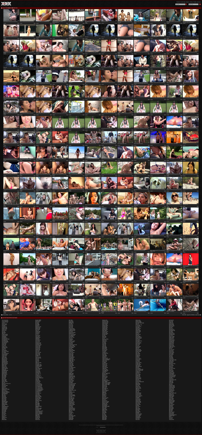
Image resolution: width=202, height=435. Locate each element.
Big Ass (3, 388)
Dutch (36, 418)
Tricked (170, 378)
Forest (70, 366)
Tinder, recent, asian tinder (27, 311)
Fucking (70, 370)
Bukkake (36, 321)
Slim (136, 412)
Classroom (37, 352)
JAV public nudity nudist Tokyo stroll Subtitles (92, 265)
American (3, 335)
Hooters (70, 417)
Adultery (3, 328)
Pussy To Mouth (138, 370)
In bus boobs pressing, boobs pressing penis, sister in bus (190, 128)
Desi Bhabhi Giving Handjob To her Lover (27, 250)
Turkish (170, 381)
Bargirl (3, 369)
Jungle (103, 345)
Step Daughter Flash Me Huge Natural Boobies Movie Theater (92, 21)
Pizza (136, 348)
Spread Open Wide (92, 250)
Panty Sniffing (138, 337)
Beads (3, 377)
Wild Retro (193, 314)
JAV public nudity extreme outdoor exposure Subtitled (60, 265)
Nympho (103, 416)
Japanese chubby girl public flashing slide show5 (27, 21)
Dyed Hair (37, 419)
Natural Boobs (104, 406)
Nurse (103, 414)
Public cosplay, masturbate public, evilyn (125, 295)
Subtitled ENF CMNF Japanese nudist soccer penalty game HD (109, 311)
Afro (2, 331)
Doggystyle (37, 406)
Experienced (71, 332)
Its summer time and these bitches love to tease (125, 311)
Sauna (137, 392)
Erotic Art (70, 325)
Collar (36, 361)
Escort (70, 326)
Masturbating (104, 380)
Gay (69, 379)
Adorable (3, 327)
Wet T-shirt (171, 404)
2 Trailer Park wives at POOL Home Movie (141, 173)
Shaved (137, 399)
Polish (137, 354)
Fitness (70, 355)
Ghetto (70, 381)
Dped (36, 414)
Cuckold (36, 380)
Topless (170, 370)
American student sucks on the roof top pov (60, 189)
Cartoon (36, 335)
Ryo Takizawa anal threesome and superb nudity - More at (158, 265)
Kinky (103, 346)
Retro (136, 379)
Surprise (170, 342)
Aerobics (3, 329)
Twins (170, 383)
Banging (3, 367)
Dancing (36, 397)
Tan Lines (170, 349)
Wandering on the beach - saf (76, 158)
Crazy (36, 374)
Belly (3, 384)
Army (3, 348)
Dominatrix (37, 409)
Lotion (103, 372)
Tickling (170, 360)
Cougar (36, 369)
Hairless (70, 399)
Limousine (104, 364)
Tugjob (170, 380)
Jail (102, 338)
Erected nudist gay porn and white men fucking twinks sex (141, 219)
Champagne (37, 342)
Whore (170, 408)
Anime (3, 343)
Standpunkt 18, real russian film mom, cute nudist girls (44, 51)
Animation (3, 342)
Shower (137, 404)
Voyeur (170, 398)
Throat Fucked (171, 359)
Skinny (137, 409)
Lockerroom (104, 367)
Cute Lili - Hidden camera (60, 234)
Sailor (137, 389)
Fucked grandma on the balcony (76, 295)
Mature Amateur (105, 382)
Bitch (3, 398)
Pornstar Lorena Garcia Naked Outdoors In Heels (76, 173)
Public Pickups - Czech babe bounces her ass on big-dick (174, 204)
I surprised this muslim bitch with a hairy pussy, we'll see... (76, 311)
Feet (69, 342)
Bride (3, 418)
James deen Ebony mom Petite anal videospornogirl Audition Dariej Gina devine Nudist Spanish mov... (11, 97)
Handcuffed (71, 402)
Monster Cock (104, 401)
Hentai (70, 407)
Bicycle (3, 387)
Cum (36, 382)
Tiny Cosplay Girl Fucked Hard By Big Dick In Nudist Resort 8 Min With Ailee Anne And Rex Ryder (92, 280)
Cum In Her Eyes (38, 387)
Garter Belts (71, 378)
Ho (69, 413)
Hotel (70, 419)
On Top (137, 325)
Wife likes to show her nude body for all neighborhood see (92, 82)
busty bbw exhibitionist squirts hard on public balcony (174, 189)
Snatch (137, 416)
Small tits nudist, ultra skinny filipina (11, 280)
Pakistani (137, 334)
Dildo (36, 404)
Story (170, 335)
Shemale (137, 401)
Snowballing (138, 417)
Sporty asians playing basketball (109, 295)
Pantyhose (137, 338)
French (70, 369)
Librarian (103, 361)
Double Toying (37, 413)
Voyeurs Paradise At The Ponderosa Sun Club (27, 234)
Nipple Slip (104, 409)
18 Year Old (4, 321)
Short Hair (137, 402)
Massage (103, 379)
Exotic (70, 331)
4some (3, 324)
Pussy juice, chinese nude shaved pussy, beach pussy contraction (174, 128)
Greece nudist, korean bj (158, 158)
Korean (103, 350)
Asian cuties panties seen (60, 36)
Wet (169, 403)
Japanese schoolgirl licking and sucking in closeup (44, 280)
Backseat (3, 359)
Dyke (69, 320)
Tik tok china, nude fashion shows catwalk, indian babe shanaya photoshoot (190, 265)
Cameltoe (37, 331)
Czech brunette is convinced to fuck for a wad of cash (60, 204)
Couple (36, 371)
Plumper (137, 351)
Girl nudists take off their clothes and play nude (190, 158)
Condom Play (37, 366)
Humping (103, 326)
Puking (137, 367)
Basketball (3, 372)
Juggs (103, 343)
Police (137, 353)
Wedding (170, 402)
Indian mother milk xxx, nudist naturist (92, 112)
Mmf (103, 399)
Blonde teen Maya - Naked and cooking (125, 250)
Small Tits (137, 414)
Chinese (36, 345)
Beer (3, 382)
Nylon (103, 415)
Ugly (169, 384)
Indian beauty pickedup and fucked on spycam (44, 219)
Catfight (36, 338)
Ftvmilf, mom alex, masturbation (60, 250)
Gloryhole (70, 388)
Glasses (70, 387)
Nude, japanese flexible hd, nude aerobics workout (141, 158)
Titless (170, 366)
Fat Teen (70, 341)
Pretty (137, 361)
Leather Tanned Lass (76, 265)
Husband (103, 328)
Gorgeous (70, 392)
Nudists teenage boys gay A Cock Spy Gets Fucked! (76, 67)
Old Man (137, 321)
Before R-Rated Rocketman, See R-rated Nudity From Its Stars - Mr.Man (158, 250)
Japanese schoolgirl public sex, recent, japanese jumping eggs (141, 67)
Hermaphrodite (71, 408)
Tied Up (170, 361)
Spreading (170, 329)
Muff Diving (104, 404)
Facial (70, 336)
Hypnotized (104, 329)
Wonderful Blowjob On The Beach (190, 189)
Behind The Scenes (5, 383)
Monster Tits (104, 402)
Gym (69, 396)
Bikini (3, 395)
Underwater (171, 385)
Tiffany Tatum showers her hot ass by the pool (158, 311)
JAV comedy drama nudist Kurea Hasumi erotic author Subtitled (76, 189)
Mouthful (103, 403)
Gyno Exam (71, 397)
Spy (169, 331)
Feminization (71, 346)
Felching (70, 343)
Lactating (103, 352)
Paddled (137, 332)
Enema (70, 324)
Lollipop (103, 368)
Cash (36, 336)
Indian (103, 330)
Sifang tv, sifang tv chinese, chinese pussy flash (44, 295)
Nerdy (103, 408)
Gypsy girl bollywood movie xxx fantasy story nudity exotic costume (141, 204)
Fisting (70, 354)
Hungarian (104, 327)
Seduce (137, 396)
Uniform (170, 388)
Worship (170, 413)
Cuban (36, 379)
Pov (136, 360)
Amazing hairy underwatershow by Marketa (141, 311)
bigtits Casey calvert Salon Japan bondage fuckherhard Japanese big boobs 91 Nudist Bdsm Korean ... (11, 158)
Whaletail (170, 405)
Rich (136, 382)
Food (70, 362)
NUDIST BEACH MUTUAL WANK (92, 67)
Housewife (104, 321)
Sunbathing (171, 341)
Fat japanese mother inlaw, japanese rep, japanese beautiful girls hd (109, 97)
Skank (137, 408)
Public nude (92, 36)
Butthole (36, 327)
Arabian (3, 346)
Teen (170, 354)
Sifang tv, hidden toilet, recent (174, 82)
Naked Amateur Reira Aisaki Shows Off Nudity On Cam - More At (11, 311)
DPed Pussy (37, 396)
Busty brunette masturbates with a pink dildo (60, 143)
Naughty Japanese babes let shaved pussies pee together (27, 280)
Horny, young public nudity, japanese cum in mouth (141, 128)
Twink (170, 382)
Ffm (69, 348)
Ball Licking (4, 363)
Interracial (104, 333)
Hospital (70, 418)
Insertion (103, 332)
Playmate (137, 349)
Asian (3, 350)
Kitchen (103, 348)
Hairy (70, 400)
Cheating (36, 343)
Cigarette (36, 349)
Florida (70, 360)
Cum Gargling (37, 386)
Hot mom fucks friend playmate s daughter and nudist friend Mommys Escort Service (92, 174)
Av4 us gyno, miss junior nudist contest (92, 143)
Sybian (170, 347)
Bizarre (3, 399)
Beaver (3, 380)
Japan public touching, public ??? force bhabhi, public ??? (109, 219)
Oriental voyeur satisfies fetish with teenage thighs (60, 82)
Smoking (137, 415)
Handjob (70, 403)
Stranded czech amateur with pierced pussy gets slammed (158, 235)
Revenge (137, 380)
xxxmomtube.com (6, 4)
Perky (137, 341)
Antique (3, 344)
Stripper (170, 337)
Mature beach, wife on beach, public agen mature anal (109, 173)
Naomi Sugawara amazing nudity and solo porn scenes (27, 174)
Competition (37, 364)
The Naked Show (76, 204)
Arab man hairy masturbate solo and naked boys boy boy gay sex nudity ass (44, 67)
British (3, 419)
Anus (3, 345)
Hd (69, 406)
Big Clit (3, 390)
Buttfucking (37, 326)
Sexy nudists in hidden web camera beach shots (92, 158)
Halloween (70, 401)
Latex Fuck (197, 314)
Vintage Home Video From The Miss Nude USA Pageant (60, 219)
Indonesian (104, 331)
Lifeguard (103, 363)
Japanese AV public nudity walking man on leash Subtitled (141, 21)
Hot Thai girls (109, 51)
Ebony (70, 321)
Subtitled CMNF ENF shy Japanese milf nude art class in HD (125, 113)
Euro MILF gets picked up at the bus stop (92, 234)
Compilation (37, 365)
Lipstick (103, 366)
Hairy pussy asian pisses (174, 97)
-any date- (177, 4)
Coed (36, 360)
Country (36, 370)
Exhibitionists (71, 330)
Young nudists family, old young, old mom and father (109, 143)
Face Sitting (71, 335)
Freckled (70, 368)
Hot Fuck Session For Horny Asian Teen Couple (27, 97)
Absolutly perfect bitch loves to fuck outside (76, 97)
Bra (2, 414)
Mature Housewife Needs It (174, 158)
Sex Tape (137, 398)
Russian (137, 387)
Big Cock (3, 391)
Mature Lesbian (104, 383)
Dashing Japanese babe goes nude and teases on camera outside (44, 189)
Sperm (170, 326)
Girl (69, 382)
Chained (36, 341)
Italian (103, 336)
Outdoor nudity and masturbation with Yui (141, 112)
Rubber (137, 386)
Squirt (170, 332)
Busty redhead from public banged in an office (44, 234)
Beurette (3, 386)
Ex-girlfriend (71, 329)
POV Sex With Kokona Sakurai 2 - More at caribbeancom (190, 113)
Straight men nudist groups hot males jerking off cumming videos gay (76, 250)
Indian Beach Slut (190, 204)
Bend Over (4, 385)
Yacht (170, 418)
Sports (170, 328)
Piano (137, 345)
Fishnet (70, 353)
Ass (2, 352)
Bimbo (3, 396)
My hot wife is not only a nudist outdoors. (174, 143)
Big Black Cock (4, 389)
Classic (36, 351)
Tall (169, 348)
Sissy (136, 407)
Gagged (70, 373)
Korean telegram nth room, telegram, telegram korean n (190, 174)
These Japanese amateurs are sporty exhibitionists (27, 36)
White (170, 407)
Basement (3, 371)
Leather (103, 356)
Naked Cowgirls (109, 250)
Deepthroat (37, 400)
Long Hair (103, 369)
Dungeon (36, 417)
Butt (36, 325)
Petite (137, 343)
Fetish (70, 347)
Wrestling (170, 415)
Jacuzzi (103, 337)
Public (137, 365)
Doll (36, 407)
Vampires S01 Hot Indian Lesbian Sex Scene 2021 (92, 204)
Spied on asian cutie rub (109, 21)
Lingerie (103, 365)
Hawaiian (70, 405)
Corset (36, 367)
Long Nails (104, 371)
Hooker (70, 416)
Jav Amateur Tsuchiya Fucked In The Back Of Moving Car (141, 189)
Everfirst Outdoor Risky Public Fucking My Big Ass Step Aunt (190, 250)
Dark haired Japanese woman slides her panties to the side (190, 82)
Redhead (137, 378)
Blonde (3, 402)
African (3, 330)
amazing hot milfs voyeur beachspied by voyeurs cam (27, 204)
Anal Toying (4, 341)
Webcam (170, 401)
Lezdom (103, 360)
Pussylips (137, 371)
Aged (3, 332)
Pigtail (137, 347)
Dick (36, 403)
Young (170, 419)
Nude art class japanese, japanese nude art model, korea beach (125, 21)
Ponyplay (137, 355)
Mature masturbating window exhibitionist (44, 311)
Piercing (137, 346)
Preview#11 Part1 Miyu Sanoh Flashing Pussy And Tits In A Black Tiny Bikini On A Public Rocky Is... (109, 265)
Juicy (103, 344)
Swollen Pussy (171, 346)
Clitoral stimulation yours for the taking (174, 219)
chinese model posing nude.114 (141, 36)
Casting (36, 337)
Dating (36, 399)
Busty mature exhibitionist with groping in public (60, 158)
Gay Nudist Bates (11, 265)
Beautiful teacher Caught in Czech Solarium (44, 204)
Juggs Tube (189, 314)
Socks (137, 419)
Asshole (3, 355)
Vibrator (170, 395)
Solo (169, 321)
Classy (36, 353)
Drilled (36, 415)
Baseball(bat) (4, 370)
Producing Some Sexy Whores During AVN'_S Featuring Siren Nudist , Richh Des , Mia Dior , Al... (60, 52)
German (70, 380)
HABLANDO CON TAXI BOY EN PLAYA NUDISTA (190, 234)
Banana (3, 366)
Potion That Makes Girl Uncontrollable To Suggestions (190, 295)
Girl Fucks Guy (71, 383)
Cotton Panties (37, 368)
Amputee (3, 336)
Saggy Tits (137, 388)
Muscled (103, 405)
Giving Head (71, 385)
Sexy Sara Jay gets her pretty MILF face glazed (125, 204)
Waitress (170, 399)
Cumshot (36, 391)
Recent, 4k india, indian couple (125, 143)
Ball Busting (4, 361)
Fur (69, 372)
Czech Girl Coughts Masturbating (125, 234)
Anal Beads (4, 338)
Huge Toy (103, 324)
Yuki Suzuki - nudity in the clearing (174, 280)
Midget (103, 392)
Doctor (36, 405)
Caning (36, 333)
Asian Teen (4, 351)
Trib (169, 377)
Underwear (171, 386)
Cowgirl (36, 372)
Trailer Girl (170, 372)
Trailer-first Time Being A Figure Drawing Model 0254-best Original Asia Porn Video (190, 280)
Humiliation (104, 325)
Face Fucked (71, 334)
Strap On (170, 336)
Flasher (70, 356)
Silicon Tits (137, 406)
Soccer (137, 418)
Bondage (3, 408)
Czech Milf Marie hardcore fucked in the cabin (11, 234)
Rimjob (137, 384)
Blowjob (3, 404)
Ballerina (3, 364)
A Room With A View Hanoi (27, 128)
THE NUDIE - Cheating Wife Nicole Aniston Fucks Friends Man (11, 82)
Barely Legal (4, 368)
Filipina (70, 349)
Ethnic (70, 327)
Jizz (102, 342)
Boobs (3, 409)
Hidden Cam (71, 409)
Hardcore (70, 404)
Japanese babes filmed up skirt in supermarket (141, 295)
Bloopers (3, 403)
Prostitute (137, 364)
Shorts (137, 403)
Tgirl (169, 356)
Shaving (137, 400)
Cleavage (37, 355)
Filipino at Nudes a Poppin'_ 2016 (174, 51)
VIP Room (170, 392)
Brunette (36, 320)
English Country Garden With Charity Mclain (109, 158)
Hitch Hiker (70, 412)
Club (36, 359)
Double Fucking (38, 412)
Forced (70, 364)
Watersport (171, 400)
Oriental (137, 330)
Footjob (70, 363)
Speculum (170, 325)
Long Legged (104, 370)
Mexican (103, 391)
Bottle (3, 412)
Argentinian (4, 347)
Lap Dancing (104, 353)
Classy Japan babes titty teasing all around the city (158, 67)
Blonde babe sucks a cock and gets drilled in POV (27, 51)
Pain (136, 333)
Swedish (170, 343)
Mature (103, 381)
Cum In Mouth (37, 388)
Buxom (36, 329)
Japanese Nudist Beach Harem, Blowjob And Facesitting (125, 265)
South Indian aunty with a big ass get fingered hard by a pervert (190, 219)
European (70, 328)
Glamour (70, 386)
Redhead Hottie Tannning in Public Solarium (76, 234)
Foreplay (70, 365)
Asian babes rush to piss (158, 36)
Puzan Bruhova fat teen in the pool (11, 219)
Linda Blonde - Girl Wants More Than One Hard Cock (60, 112)
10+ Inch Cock (4, 320)
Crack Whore (37, 373)
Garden (70, 377)
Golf (69, 391)
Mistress (103, 398)
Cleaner (36, 354)
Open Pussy (138, 326)
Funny (70, 371)
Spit (169, 327)
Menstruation (104, 388)
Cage (36, 330)
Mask (103, 378)
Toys (170, 371)
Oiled (103, 419)
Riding (137, 383)
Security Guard (138, 395)
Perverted (137, 342)
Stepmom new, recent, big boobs (158, 173)
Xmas (170, 417)
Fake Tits (70, 337)
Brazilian (3, 417)
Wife (169, 409)
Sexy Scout (158, 219)
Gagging (70, 374)
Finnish (70, 351)
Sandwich (137, 390)
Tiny (169, 364)
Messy (103, 389)
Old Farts (137, 320)
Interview (103, 334)
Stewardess (171, 333)
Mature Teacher (104, 384)
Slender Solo (76, 82)
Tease (170, 353)
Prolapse (137, 362)
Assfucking (4, 354)
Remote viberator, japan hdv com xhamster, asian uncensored (174, 21)
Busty (36, 324)
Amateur (3, 334)
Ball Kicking (4, 362)
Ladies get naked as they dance (158, 143)
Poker (137, 352)
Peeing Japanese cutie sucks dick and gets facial (11, 21)
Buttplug (36, 328)
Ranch (137, 373)
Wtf (169, 416)
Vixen (170, 397)
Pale (136, 335)
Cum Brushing (37, 383)
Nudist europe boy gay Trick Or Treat (60, 67)
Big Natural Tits (4, 392)
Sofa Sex (170, 320)
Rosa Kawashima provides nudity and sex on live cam (125, 36)
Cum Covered (37, 384)
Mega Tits (103, 386)
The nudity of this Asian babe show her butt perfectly (158, 189)
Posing (137, 359)
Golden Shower (71, 390)
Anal (2, 337)
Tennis (170, 355)
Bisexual (3, 397)
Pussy (137, 368)
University (170, 389)
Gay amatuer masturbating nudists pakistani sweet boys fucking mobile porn (158, 204)
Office (103, 418)
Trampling (170, 373)
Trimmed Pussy (171, 379)
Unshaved (170, 390)
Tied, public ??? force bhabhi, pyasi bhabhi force (109, 234)
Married (103, 377)
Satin (136, 391)
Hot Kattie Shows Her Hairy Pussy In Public (27, 265)
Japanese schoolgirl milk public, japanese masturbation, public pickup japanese (190, 21)
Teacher (170, 352)
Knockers (103, 349)
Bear (3, 378)
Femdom (70, 345)
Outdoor (137, 331)
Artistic (3, 349)
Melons (103, 387)
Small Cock (137, 413)
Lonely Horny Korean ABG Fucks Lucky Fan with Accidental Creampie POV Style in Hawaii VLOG (44, 82)
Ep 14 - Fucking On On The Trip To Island (109, 67)
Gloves (70, 389)
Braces (3, 415)
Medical (103, 385)
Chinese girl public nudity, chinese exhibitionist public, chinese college (109, 280)
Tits (169, 367)
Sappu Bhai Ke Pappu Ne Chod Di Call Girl (27, 219)
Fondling (70, 361)
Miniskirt (103, 395)
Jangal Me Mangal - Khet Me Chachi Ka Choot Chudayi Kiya (76, 219)
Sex (136, 397)
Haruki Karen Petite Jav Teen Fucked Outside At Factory (60, 296)
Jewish (103, 341)
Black (3, 400)
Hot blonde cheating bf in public (158, 21)
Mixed (18, 23)
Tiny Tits (170, 365)
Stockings (170, 334)
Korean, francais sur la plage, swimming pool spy (11, 173)
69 (2, 325)
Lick (103, 362)
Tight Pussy (171, 363)
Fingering (70, 350)
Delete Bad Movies (102, 427)
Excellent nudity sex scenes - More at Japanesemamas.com (60, 21)
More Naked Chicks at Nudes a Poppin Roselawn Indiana (174, 250)
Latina (103, 355)
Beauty (3, 379)
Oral (136, 327)
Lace (103, 351)
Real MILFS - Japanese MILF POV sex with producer (158, 82)
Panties (137, 336)
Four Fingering (71, 367)
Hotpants (103, 320)
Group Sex (70, 395)
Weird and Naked (92, 219)
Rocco (137, 385)
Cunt (36, 392)
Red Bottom (138, 377)
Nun (103, 413)
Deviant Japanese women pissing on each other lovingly (158, 296)
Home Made (71, 415)
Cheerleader (37, 344)
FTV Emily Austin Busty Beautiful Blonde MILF (44, 21)
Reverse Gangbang (139, 381)
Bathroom (3, 374)
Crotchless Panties (38, 377)
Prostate (137, 363)
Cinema (36, 350)
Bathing (3, 373)
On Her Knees (138, 324)
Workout (170, 412)
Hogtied (70, 414)
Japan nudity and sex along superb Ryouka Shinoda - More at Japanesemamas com (44, 128)
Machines (103, 374)
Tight (170, 362)
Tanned (170, 350)
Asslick (3, 356)
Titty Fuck (170, 368)
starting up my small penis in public (158, 51)
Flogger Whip (71, 359)
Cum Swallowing (38, 389)
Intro (103, 335)
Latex (103, 354)
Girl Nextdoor (71, 384)
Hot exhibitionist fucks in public (109, 204)
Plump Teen (138, 350)
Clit (35, 356)
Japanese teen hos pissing (174, 311)
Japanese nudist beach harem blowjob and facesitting (44, 143)
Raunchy (137, 374)
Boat (3, 405)
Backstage (3, 360)
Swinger (170, 345)
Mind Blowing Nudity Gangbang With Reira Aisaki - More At (44, 174)
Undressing (171, 387)
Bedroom (3, 381)
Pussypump (138, 372)
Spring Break (171, 330)
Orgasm (137, 328)
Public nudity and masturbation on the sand (92, 189)
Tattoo (170, 351)
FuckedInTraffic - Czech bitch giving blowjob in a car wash (174, 235)
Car (36, 334)
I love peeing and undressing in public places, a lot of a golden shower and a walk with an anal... (27, 158)
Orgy (136, 329)
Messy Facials (104, 390)
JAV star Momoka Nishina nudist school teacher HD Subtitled (11, 36)
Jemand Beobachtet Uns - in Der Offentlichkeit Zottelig (92, 311)
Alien (3, 333)
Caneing (36, 332)
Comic (36, 363)
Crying (36, 378)
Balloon (3, 365)
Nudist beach (109, 189)
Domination (37, 408)
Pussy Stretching (138, 369)
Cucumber (37, 381)
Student (170, 338)
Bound (3, 413)
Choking (36, 346)
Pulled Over (190, 143)
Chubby (36, 347)
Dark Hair (37, 398)
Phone (137, 344)
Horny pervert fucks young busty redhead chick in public (125, 219)
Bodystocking (4, 406)
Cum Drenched (37, 385)
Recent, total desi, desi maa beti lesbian (141, 250)
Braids (3, 416)
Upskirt (170, 391)
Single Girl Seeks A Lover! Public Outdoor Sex (92, 51)
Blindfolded (4, 401)
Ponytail (137, 356)
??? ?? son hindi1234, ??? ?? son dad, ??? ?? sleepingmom (76, 36)
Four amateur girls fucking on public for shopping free (141, 234)
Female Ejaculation (72, 344)
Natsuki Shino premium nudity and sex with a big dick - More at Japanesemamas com (44, 158)
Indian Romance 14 (11, 250)
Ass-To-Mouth (4, 353)
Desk (36, 401)
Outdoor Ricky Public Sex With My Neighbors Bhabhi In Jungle (11, 204)
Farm (70, 338)
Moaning (103, 400)
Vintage (170, 396)
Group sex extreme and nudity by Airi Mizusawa (109, 82)
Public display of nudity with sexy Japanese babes (76, 21)
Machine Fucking (105, 373)
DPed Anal (37, 395)
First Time (70, 352)
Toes (170, 369)
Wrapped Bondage (172, 414)
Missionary (104, 397)
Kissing (103, 347)
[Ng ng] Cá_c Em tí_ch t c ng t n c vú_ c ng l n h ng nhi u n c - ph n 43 (28, 296)
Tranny (170, 374)
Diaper (36, 402)
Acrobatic (3, 326)
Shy (136, 405)
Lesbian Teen (104, 359)
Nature (103, 407)
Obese (103, 417)
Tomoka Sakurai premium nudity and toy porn (11, 189)
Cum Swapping (37, 390)
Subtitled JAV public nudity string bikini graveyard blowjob (11, 113)
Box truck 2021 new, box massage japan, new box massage (174, 174)
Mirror (103, 396)
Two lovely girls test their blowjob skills (109, 128)
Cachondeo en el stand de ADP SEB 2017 (158, 128)
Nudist (103, 412)
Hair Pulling (71, 398)
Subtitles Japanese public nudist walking (76, 112)
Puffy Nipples (138, 366)
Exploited (70, 333)
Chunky (36, 348)
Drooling (36, 416)
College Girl (37, 362)
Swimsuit (170, 344)
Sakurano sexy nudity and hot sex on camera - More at (158, 97)
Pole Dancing (44, 250)
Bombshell (3, 407)
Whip (170, 406)
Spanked (170, 324)
